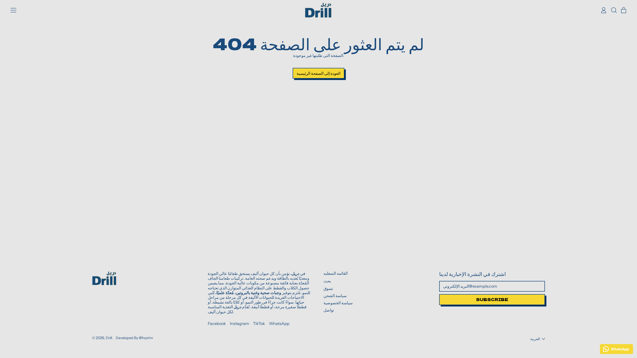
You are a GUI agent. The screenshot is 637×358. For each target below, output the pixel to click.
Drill (109, 338)
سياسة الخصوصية (338, 302)
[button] (613, 10)
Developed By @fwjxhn (134, 338)
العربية (535, 339)
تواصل (328, 310)
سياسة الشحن (335, 295)
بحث (327, 280)
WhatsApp (279, 323)
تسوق (328, 288)
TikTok (259, 323)
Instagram (239, 323)
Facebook (217, 323)
